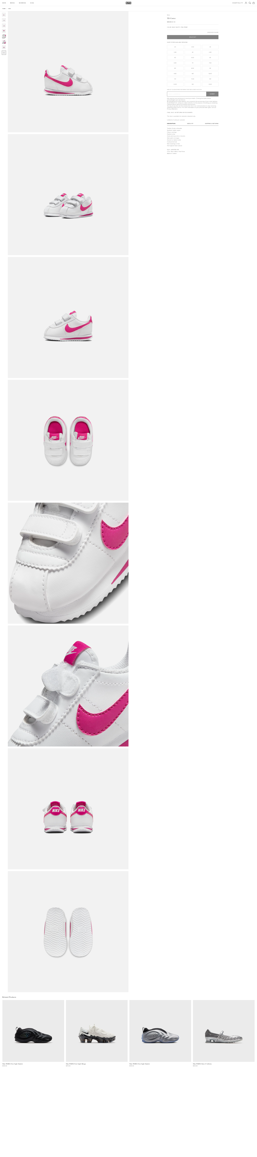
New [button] (4, 3)
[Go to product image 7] (4, 47)
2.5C (192, 47)
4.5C (210, 52)
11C (175, 79)
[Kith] (128, 3)
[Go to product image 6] (4, 42)
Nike (168, 15)
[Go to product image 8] (4, 53)
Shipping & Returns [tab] (211, 123)
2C (175, 47)
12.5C (175, 84)
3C (210, 47)
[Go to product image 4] (4, 31)
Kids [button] (32, 3)
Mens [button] (12, 3)
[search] (250, 3)
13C (193, 84)
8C (175, 68)
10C (193, 74)
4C (192, 52)
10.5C (210, 74)
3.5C (175, 52)
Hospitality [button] (238, 3)
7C (192, 63)
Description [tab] (171, 123)
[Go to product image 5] (4, 36)
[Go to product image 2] (4, 20)
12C (210, 79)
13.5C (210, 84)
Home (4, 8)
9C (210, 68)
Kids (9, 8)
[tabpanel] (192, 141)
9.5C (175, 74)
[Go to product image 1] (4, 14)
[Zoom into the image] (68, 71)
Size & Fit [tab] (190, 123)
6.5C (175, 63)
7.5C (210, 63)
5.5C (192, 57)
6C (210, 57)
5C (175, 57)
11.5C (192, 79)
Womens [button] (22, 3)
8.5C (192, 68)
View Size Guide (212, 32)
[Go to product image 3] (4, 25)
